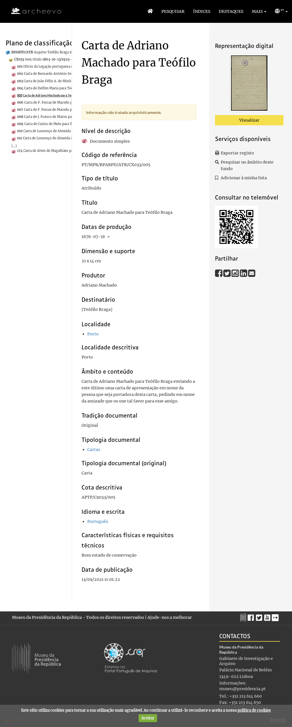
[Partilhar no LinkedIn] (244, 272)
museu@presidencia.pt (242, 688)
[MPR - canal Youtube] (268, 616)
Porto (93, 334)
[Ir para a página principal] (32, 11)
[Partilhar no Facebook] (219, 272)
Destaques (231, 11)
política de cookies (254, 710)
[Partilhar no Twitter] (227, 272)
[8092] (249, 84)
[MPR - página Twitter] (260, 616)
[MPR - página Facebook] (252, 616)
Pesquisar (172, 11)
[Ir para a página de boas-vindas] (150, 11)
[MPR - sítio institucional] (244, 616)
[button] (259, 11)
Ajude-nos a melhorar (169, 617)
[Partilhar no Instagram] (236, 272)
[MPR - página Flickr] (276, 616)
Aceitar (147, 718)
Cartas (93, 449)
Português (97, 521)
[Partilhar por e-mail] (252, 272)
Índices (201, 11)
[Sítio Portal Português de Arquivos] (130, 657)
